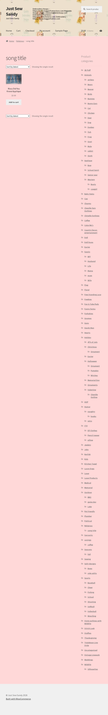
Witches (94, 375)
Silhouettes (93, 669)
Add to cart (14, 102)
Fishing (91, 592)
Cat (89, 108)
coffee (90, 544)
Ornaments (93, 385)
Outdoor (88, 492)
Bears (90, 84)
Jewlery (87, 445)
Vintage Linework (92, 655)
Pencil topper (93, 435)
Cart (18, 30)
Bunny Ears (92, 103)
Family (87, 252)
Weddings (88, 659)
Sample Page (61, 30)
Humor (87, 407)
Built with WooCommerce (18, 698)
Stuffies (87, 633)
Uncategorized (90, 650)
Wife (90, 280)
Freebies (88, 299)
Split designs (90, 563)
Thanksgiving (90, 638)
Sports (87, 578)
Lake (90, 506)
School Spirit (93, 170)
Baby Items (89, 194)
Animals (88, 75)
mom (90, 275)
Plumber (88, 516)
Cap (86, 198)
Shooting (92, 602)
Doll (86, 237)
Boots (93, 184)
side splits (92, 573)
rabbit (90, 151)
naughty (91, 411)
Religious (20, 41)
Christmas (92, 347)
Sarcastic (88, 535)
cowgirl (94, 189)
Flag (86, 285)
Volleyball (92, 611)
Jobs (86, 449)
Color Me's (88, 225)
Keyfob (87, 454)
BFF (89, 256)
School (91, 597)
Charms (87, 203)
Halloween (92, 361)
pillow (90, 440)
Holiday (87, 337)
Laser (86, 473)
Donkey (91, 127)
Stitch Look (89, 628)
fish (89, 132)
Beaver (91, 89)
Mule (90, 146)
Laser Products (91, 478)
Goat (90, 141)
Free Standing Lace (92, 294)
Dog (89, 122)
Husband (91, 261)
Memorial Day (94, 380)
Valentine (92, 390)
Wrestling (92, 616)
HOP (86, 402)
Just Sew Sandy (14, 11)
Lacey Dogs (89, 468)
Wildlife (87, 664)
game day (92, 502)
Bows (90, 568)
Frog (90, 137)
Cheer (90, 587)
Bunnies (91, 98)
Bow (89, 165)
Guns (86, 323)
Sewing (87, 559)
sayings (87, 540)
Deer (90, 118)
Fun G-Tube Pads (91, 304)
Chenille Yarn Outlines (90, 209)
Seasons (88, 549)
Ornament (95, 351)
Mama (90, 271)
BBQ (89, 497)
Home (9, 30)
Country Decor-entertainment (91, 231)
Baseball (91, 583)
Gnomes (88, 318)
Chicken (91, 113)
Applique (88, 160)
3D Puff (87, 70)
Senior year (92, 175)
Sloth (90, 156)
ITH (85, 426)
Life (89, 266)
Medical (87, 483)
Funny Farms (89, 309)
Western (91, 179)
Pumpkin (94, 370)
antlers (91, 79)
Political (88, 521)
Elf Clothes (92, 430)
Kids (86, 459)
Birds (90, 94)
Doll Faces (88, 242)
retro (90, 421)
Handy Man (89, 328)
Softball (91, 606)
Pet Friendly (89, 511)
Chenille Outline (94, 396)
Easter (87, 247)
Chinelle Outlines (91, 215)
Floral (86, 290)
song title (92, 530)
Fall (89, 554)
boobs (93, 416)
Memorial (88, 487)
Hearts (87, 332)
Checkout (30, 30)
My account (45, 30)
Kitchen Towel (90, 464)
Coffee (87, 220)
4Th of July (92, 342)
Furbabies (88, 313)
